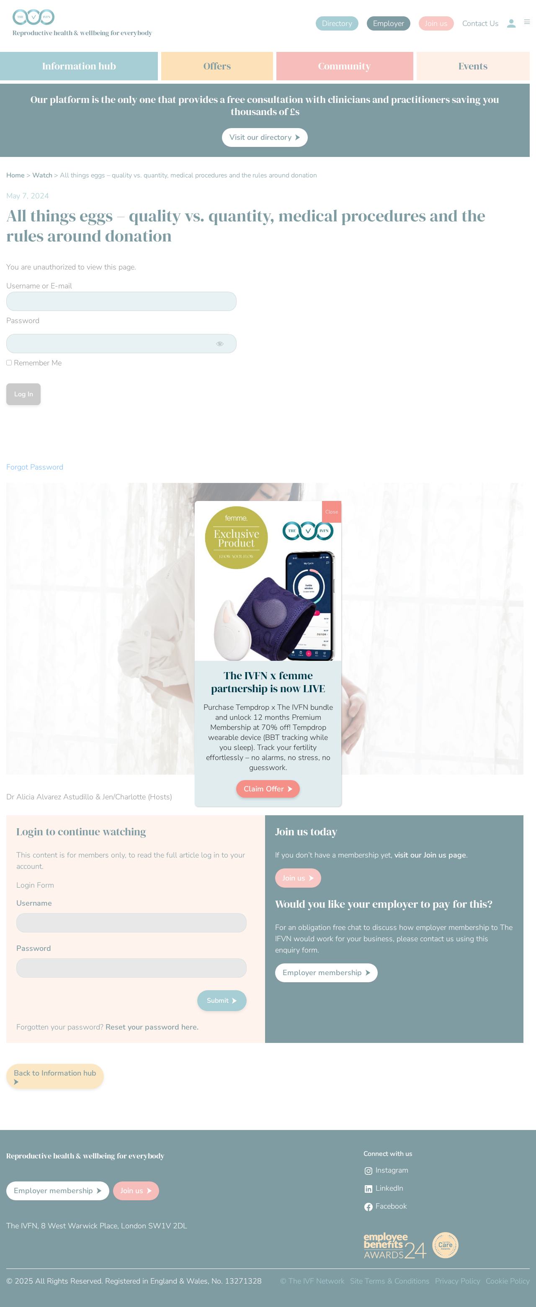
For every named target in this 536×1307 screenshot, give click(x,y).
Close (331, 511)
